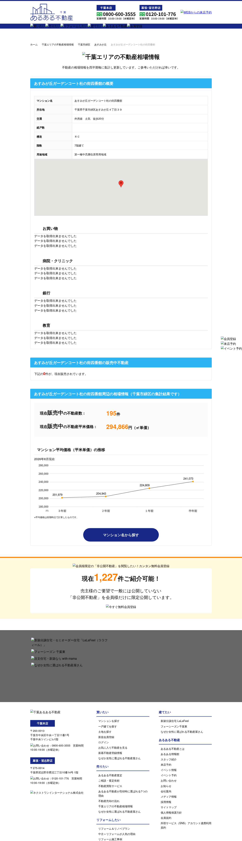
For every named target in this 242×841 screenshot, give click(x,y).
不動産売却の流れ (108, 801)
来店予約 (166, 764)
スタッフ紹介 (169, 759)
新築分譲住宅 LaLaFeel (175, 721)
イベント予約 (169, 775)
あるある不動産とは (173, 749)
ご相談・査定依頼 (108, 780)
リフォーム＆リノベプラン (114, 828)
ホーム (34, 44)
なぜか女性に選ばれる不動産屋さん (119, 758)
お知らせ (166, 786)
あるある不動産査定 (110, 775)
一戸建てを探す (107, 726)
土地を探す (105, 731)
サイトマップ (169, 807)
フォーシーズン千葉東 (174, 726)
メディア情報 (169, 796)
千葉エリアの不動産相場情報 (58, 44)
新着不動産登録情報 (110, 753)
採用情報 (166, 802)
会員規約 (166, 818)
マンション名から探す (121, 534)
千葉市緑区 (84, 44)
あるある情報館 (170, 754)
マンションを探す (108, 721)
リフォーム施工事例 (110, 839)
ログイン (103, 742)
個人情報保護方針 (171, 812)
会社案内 (166, 791)
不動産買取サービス (110, 786)
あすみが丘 (100, 44)
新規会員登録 (106, 737)
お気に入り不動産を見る (112, 747)
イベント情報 (169, 770)
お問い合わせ (169, 780)
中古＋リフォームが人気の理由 (116, 834)
